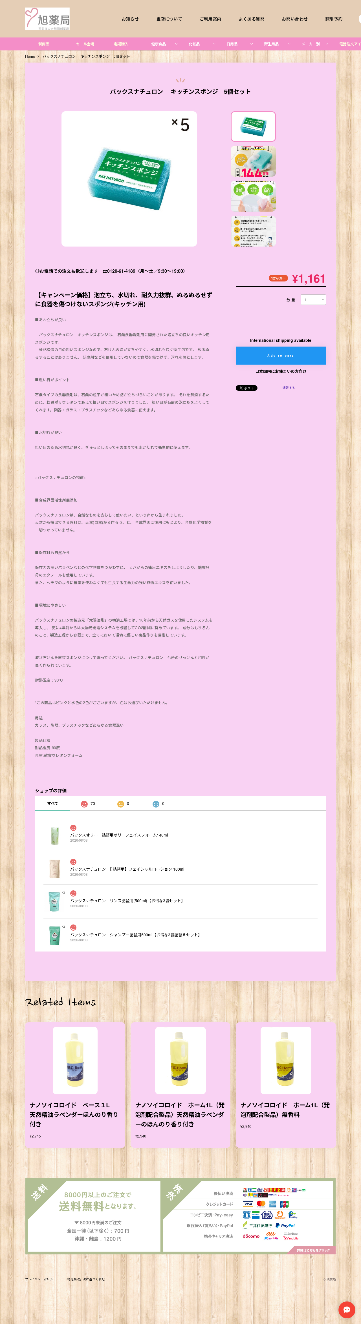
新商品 (43, 43)
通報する (289, 388)
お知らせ (130, 19)
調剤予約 (333, 19)
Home (30, 56)
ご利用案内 (210, 19)
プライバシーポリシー (40, 1279)
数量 (291, 299)
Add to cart (280, 355)
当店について (169, 19)
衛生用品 (271, 43)
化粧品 (194, 43)
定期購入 (121, 43)
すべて (52, 803)
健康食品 (158, 43)
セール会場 (85, 43)
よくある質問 (252, 19)
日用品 (231, 43)
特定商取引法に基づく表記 (86, 1279)
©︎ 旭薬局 (329, 1279)
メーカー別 (310, 43)
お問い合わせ (295, 19)
